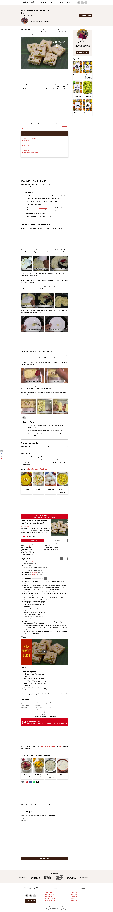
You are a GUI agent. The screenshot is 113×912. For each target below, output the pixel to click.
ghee (33, 562)
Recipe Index (42, 2)
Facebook (41, 746)
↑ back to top (30, 900)
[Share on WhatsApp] (34, 782)
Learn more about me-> (82, 52)
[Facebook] (78, 2)
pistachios (35, 572)
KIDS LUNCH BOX (50, 900)
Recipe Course (27, 8)
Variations (26, 150)
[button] (21, 16)
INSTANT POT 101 (50, 894)
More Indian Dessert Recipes (31, 152)
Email (22, 852)
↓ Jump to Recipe (85, 15)
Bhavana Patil (25, 526)
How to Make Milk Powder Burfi (32, 143)
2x (63, 558)
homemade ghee (43, 207)
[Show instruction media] (43, 578)
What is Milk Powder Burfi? (30, 138)
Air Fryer (61, 2)
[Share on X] (37, 782)
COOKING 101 (49, 892)
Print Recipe (33, 540)
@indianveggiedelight (47, 723)
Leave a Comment (46, 21)
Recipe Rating (24, 818)
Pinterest (53, 746)
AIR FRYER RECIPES (50, 898)
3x (66, 558)
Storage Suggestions (29, 147)
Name (22, 846)
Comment (23, 824)
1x (61, 558)
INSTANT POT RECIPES (51, 896)
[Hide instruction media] (45, 578)
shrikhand (30, 128)
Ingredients (27, 140)
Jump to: (25, 133)
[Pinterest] (82, 2)
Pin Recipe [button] (57, 540)
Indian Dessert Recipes (36, 469)
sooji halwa (39, 128)
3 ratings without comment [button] (42, 804)
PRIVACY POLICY (75, 896)
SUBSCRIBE (74, 900)
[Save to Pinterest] (27, 782)
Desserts (33, 8)
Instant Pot (52, 2)
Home (22, 8)
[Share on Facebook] (30, 782)
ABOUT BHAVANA (76, 892)
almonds (34, 574)
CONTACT (74, 894)
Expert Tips (26, 145)
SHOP (72, 898)
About (69, 2)
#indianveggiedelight (61, 723)
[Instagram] (85, 2)
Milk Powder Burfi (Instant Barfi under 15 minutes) (36, 155)
